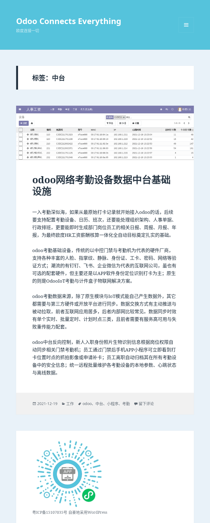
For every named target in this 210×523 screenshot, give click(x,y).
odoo (87, 403)
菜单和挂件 (186, 24)
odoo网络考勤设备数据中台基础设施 (101, 185)
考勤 (126, 403)
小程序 (112, 403)
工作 (70, 403)
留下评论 (146, 403)
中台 (99, 403)
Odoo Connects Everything (68, 21)
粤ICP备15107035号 (49, 512)
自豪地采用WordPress (87, 512)
